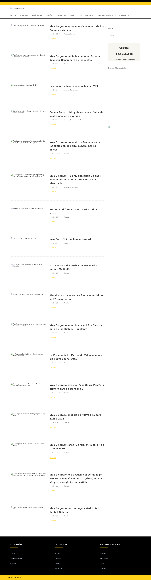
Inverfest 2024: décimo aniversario (71, 239)
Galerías (89, 15)
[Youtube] (141, 577)
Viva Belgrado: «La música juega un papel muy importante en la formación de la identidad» (76, 180)
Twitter (102, 563)
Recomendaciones (107, 15)
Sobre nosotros (104, 558)
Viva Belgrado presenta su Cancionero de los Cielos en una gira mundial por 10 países (75, 146)
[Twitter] (133, 577)
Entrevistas (76, 15)
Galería (72, 34)
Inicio (13, 15)
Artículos (37, 15)
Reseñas (49, 15)
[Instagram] (137, 577)
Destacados (74, 90)
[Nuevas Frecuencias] (17, 8)
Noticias (24, 15)
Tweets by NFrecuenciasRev (117, 68)
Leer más (53, 38)
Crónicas (61, 15)
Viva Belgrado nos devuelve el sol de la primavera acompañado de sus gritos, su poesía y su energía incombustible (76, 478)
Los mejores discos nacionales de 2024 (74, 86)
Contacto (124, 15)
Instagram (103, 568)
